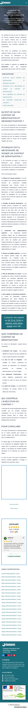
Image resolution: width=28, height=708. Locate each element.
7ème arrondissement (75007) (11, 593)
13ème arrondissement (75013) (11, 612)
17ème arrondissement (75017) (11, 625)
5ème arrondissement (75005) (11, 586)
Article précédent (14, 504)
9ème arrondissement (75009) (11, 599)
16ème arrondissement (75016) (11, 622)
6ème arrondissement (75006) (11, 589)
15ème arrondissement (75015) (11, 619)
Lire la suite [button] (6, 550)
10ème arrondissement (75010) (11, 602)
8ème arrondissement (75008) (11, 596)
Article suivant (14, 508)
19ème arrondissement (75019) (11, 631)
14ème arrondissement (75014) (11, 615)
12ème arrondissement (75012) (11, 609)
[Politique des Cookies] (9, 680)
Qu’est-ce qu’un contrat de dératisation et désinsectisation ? (14, 80)
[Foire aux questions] (8, 677)
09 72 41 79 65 (14, 320)
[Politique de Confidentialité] (10, 679)
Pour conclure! (8, 105)
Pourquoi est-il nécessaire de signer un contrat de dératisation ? (14, 88)
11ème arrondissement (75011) (11, 606)
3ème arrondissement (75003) (11, 580)
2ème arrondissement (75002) (11, 577)
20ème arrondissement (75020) (11, 635)
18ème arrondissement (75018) (11, 628)
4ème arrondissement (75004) (11, 583)
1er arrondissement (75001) (10, 573)
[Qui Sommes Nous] (8, 675)
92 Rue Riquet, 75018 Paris (10, 650)
